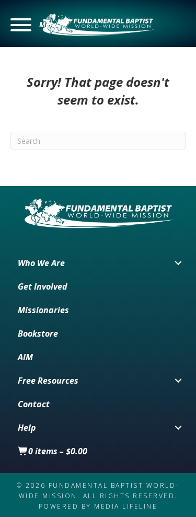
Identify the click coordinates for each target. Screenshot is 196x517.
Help (27, 427)
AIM (25, 357)
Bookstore (38, 333)
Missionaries (43, 310)
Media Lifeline (125, 506)
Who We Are (41, 263)
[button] (34, 25)
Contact (34, 404)
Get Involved (42, 286)
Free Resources (48, 380)
